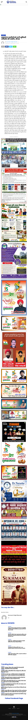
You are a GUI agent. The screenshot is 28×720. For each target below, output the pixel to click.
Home (10, 708)
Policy (18, 708)
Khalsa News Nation (15, 713)
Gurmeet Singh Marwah (12, 41)
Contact (14, 708)
